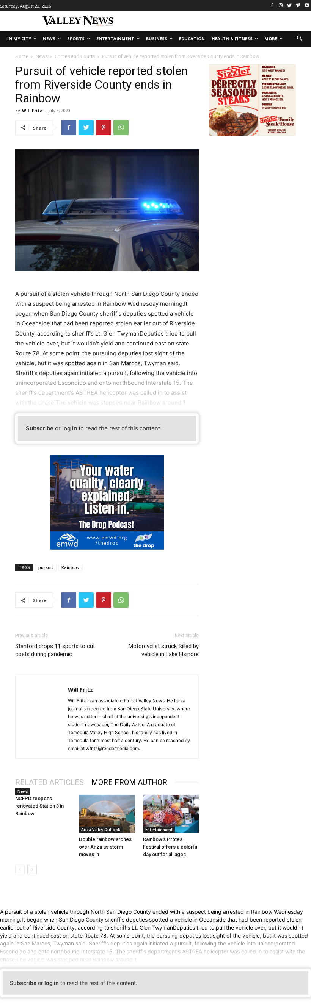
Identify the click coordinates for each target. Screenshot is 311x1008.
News (41, 56)
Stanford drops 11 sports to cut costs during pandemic (55, 650)
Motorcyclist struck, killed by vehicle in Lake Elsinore (164, 650)
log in (69, 428)
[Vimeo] (298, 5)
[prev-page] (20, 869)
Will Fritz (32, 110)
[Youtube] (306, 5)
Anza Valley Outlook (100, 829)
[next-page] (32, 869)
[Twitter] (289, 5)
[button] (300, 39)
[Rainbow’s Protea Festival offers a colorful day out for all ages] (171, 814)
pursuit (45, 567)
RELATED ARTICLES (49, 782)
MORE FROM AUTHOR (129, 782)
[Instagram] (280, 5)
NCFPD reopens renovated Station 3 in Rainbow (39, 805)
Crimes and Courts (75, 56)
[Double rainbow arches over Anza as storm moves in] (107, 814)
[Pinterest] (103, 127)
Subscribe (39, 428)
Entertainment (159, 829)
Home (21, 56)
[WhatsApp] (121, 127)
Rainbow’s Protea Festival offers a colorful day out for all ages (170, 846)
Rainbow (70, 567)
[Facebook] (272, 5)
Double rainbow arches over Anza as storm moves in (105, 846)
